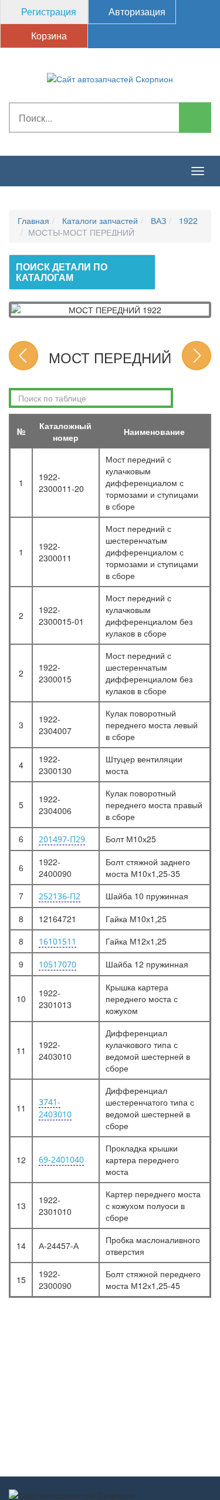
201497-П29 (62, 839)
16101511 (57, 941)
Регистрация (47, 11)
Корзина (48, 35)
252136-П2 (59, 896)
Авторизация (135, 11)
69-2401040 (61, 1159)
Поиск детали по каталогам (61, 272)
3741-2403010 (55, 1108)
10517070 (57, 964)
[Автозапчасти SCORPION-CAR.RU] (110, 77)
